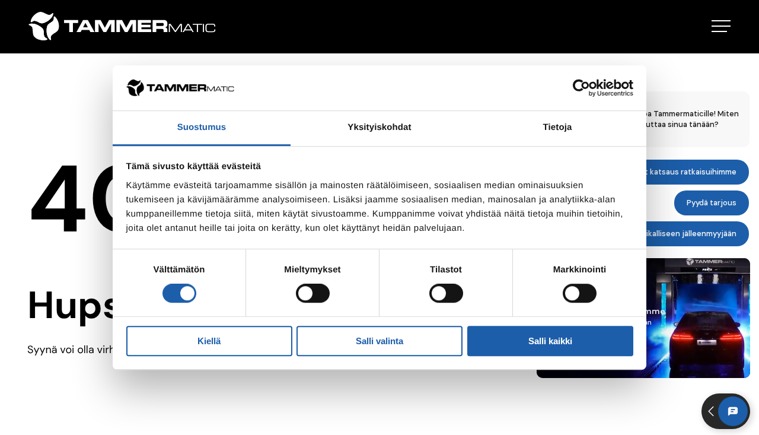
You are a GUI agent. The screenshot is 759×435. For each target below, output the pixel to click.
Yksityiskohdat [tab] (379, 128)
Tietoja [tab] (557, 128)
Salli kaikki (550, 341)
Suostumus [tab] (202, 128)
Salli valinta (379, 341)
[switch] (313, 293)
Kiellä (209, 341)
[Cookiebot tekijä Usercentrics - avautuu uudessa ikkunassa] (581, 88)
